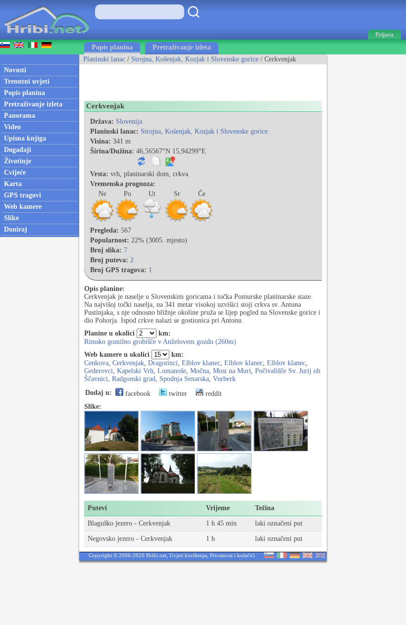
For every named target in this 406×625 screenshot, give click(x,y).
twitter (177, 393)
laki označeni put (279, 523)
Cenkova (96, 363)
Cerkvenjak (128, 363)
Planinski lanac (104, 59)
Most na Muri (232, 371)
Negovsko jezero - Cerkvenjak (130, 538)
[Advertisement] (195, 79)
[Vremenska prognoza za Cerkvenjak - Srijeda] (176, 220)
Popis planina (112, 47)
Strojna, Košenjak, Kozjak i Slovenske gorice (194, 59)
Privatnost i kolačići (232, 555)
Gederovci (98, 371)
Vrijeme (218, 508)
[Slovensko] (269, 556)
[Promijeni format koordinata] (141, 164)
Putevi (97, 508)
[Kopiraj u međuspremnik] (156, 164)
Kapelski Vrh (135, 371)
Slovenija (129, 121)
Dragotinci (163, 363)
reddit (212, 393)
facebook (137, 393)
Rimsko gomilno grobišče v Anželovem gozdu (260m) (160, 341)
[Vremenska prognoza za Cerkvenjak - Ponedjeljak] (127, 220)
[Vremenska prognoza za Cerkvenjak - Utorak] (152, 220)
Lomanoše (171, 371)
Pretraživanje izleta (181, 47)
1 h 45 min (221, 523)
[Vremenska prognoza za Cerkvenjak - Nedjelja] (102, 220)
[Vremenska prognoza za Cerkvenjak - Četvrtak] (201, 220)
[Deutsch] (295, 556)
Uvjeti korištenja (188, 555)
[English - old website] (320, 556)
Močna (199, 371)
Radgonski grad (133, 379)
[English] (307, 556)
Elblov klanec (201, 363)
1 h (210, 538)
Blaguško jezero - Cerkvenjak (129, 523)
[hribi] (46, 37)
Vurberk (224, 379)
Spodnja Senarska (184, 379)
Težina (264, 508)
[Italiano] (282, 556)
